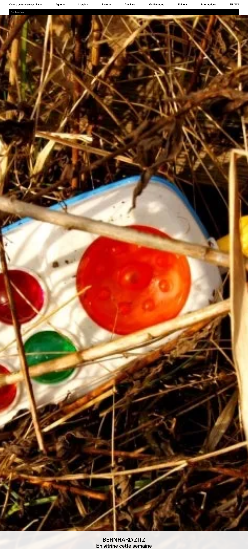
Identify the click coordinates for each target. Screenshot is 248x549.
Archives (130, 4)
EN (237, 4)
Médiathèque (156, 4)
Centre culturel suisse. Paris (25, 4)
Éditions (183, 4)
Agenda (60, 4)
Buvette (106, 4)
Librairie (83, 4)
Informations (208, 4)
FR (231, 4)
